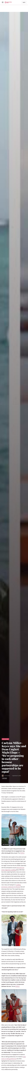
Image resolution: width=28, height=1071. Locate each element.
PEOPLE (22, 853)
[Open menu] (2, 2)
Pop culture (5, 739)
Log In (24, 2)
